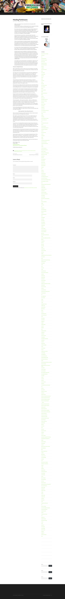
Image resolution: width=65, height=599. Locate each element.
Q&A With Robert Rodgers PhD (45, 438)
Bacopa (42, 88)
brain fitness (42, 105)
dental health (43, 160)
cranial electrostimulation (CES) (45, 140)
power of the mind (43, 430)
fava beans (42, 204)
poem (42, 427)
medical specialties (43, 330)
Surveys (42, 493)
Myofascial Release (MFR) (44, 357)
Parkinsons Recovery (16, 144)
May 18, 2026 (15, 21)
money (42, 346)
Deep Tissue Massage (44, 154)
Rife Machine (43, 454)
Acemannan (42, 55)
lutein (42, 316)
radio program (43, 443)
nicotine (42, 377)
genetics (42, 239)
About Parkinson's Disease (17, 150)
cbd (41, 121)
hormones (42, 267)
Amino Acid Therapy (44, 69)
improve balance (43, 280)
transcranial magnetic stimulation (45, 507)
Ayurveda (42, 83)
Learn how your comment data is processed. (30, 187)
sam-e (42, 460)
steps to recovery (43, 482)
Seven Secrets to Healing (44, 462)
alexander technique (44, 63)
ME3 (42, 329)
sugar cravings (43, 487)
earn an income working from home (45, 179)
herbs (42, 258)
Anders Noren (48, 595)
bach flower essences (44, 85)
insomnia (42, 288)
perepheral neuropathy (44, 416)
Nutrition (42, 380)
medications (42, 332)
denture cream (43, 162)
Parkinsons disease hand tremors (45, 397)
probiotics (42, 432)
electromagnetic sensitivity (44, 181)
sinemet (42, 465)
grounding (42, 245)
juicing (42, 299)
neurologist (42, 375)
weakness (42, 531)
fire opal (42, 212)
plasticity (42, 424)
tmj (41, 504)
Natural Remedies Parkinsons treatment (46, 362)
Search (42, 564)
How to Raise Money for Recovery (17, 154)
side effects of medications (44, 463)
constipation (43, 135)
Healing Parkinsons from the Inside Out (46, 255)
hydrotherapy (43, 275)
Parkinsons (26, 150)
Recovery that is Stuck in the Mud (45, 446)
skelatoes (42, 468)
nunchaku (42, 378)
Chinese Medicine (43, 126)
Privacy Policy (32, 13)
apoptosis (42, 75)
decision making (43, 151)
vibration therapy (43, 518)
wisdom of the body (43, 534)
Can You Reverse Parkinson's (45, 110)
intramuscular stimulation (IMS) (45, 291)
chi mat (42, 124)
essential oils (43, 190)
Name (14, 173)
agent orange (43, 61)
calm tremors (43, 108)
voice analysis (43, 526)
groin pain (42, 244)
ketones (42, 300)
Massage (42, 327)
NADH (42, 360)
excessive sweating (43, 192)
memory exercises (43, 335)
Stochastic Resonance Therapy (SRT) (46, 484)
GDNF (42, 236)
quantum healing (43, 441)
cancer (42, 113)
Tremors (42, 512)
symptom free (43, 496)
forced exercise (43, 223)
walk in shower (43, 529)
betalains (42, 96)
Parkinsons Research (44, 413)
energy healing (23, 150)
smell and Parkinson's (44, 471)
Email (14, 177)
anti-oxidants (43, 72)
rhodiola (42, 452)
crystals (42, 146)
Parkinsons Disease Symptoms (31, 150)
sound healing (43, 473)
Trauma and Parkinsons (44, 509)
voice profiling (43, 528)
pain (41, 386)
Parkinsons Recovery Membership (45, 411)
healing (42, 253)
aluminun (42, 66)
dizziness (42, 170)
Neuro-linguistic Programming (45, 372)
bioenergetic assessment (44, 99)
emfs (42, 182)
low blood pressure (43, 313)
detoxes (43, 402)
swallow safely (43, 495)
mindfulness (42, 340)
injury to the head (43, 286)
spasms (42, 476)
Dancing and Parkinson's (44, 149)
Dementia (42, 157)
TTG (41, 515)
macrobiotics (43, 319)
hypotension (43, 278)
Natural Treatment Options (19, 595)
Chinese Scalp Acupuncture (44, 127)
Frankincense (43, 225)
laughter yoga (43, 305)
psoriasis (42, 433)
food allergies (43, 217)
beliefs (42, 91)
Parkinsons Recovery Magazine (45, 410)
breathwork (42, 107)
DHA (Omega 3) (43, 165)
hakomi (42, 247)
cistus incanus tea (43, 132)
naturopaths (43, 367)
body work (42, 102)
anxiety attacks (43, 74)
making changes (43, 324)
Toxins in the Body (43, 506)
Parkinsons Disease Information (45, 399)
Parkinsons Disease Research (45, 400)
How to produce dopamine (44, 272)
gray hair (42, 242)
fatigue (42, 203)
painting (42, 388)
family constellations (44, 201)
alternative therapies (44, 64)
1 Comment (26, 21)
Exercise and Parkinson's (44, 193)
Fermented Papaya (43, 209)
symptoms (42, 498)
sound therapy (43, 474)
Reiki (42, 449)
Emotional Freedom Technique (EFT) (46, 184)
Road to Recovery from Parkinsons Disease (20, 145)
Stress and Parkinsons (44, 485)
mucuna (42, 349)
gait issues (42, 233)
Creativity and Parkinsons (44, 143)
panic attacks (43, 389)
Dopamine (42, 171)
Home (14, 13)
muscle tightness (43, 354)
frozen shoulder (43, 228)
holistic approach (43, 261)
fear (41, 206)
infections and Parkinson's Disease (45, 283)
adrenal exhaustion (43, 58)
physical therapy (43, 419)
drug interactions (43, 173)
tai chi (42, 501)
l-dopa (42, 302)
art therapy (42, 80)
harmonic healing (43, 250)
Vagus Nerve (43, 517)
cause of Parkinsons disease (44, 118)
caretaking (42, 116)
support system (43, 490)
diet (41, 168)
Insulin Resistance (43, 289)
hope (42, 266)
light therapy (43, 308)
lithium (42, 310)
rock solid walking (43, 457)
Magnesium (42, 321)
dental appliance (43, 159)
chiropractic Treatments (44, 129)
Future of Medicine (43, 231)
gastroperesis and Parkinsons (45, 234)
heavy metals (43, 256)
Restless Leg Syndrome (44, 451)
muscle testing (43, 352)
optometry (42, 383)
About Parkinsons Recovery (20, 13)
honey (42, 264)
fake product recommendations (45, 198)
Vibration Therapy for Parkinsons (33, 154)
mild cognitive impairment (44, 338)
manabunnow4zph (21, 21)
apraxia (42, 77)
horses (42, 269)
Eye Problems (43, 195)
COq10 (42, 138)
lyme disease (43, 318)
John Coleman (43, 297)
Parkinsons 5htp (43, 394)
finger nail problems (43, 211)
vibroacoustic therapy (44, 520)
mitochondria (43, 343)
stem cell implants (43, 479)
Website (14, 181)
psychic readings (43, 435)
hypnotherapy (43, 277)
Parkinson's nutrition (44, 391)
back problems (43, 86)
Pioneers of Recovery (44, 421)
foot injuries (42, 220)
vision (42, 523)
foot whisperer (43, 222)
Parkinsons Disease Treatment (18, 151)
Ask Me (27, 13)
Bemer (42, 94)
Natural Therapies (43, 363)
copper (42, 137)
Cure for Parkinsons (43, 148)
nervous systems (43, 369)
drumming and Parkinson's (44, 176)
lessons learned (43, 307)
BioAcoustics (43, 97)
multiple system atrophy (44, 351)
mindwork (42, 341)
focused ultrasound (43, 214)
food (42, 215)
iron (41, 294)
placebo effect (43, 422)
